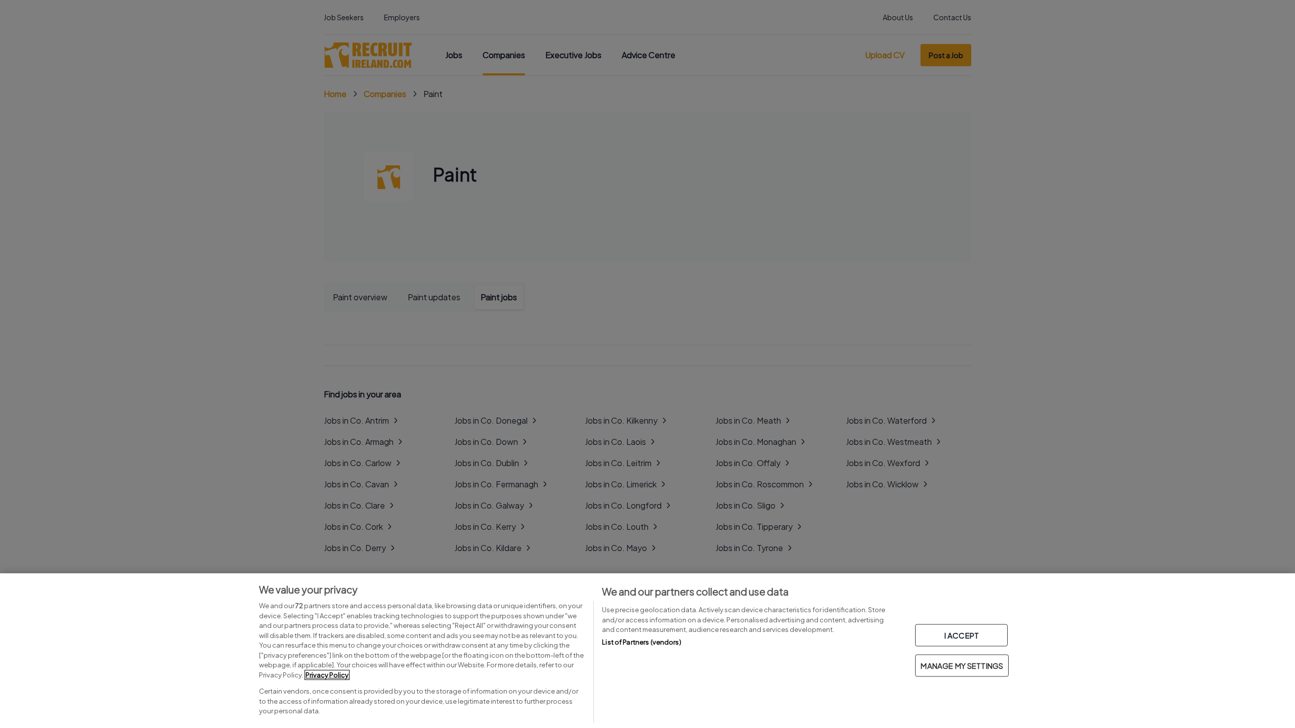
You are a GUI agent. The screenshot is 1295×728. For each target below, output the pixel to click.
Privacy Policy (327, 675)
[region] (647, 650)
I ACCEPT (961, 635)
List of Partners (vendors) (641, 642)
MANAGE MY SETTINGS (962, 665)
